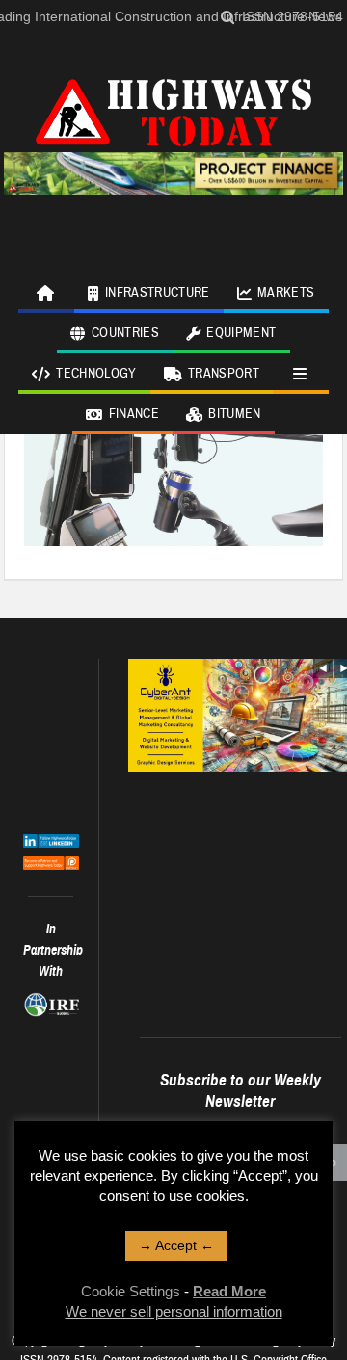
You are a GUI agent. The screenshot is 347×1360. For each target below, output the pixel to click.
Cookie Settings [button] (130, 1291)
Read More (229, 1291)
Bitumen (234, 414)
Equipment (241, 333)
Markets (285, 292)
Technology (96, 373)
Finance (134, 414)
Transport (223, 373)
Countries (125, 333)
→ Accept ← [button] (176, 1245)
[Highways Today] (173, 110)
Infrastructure (157, 292)
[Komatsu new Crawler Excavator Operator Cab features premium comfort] (174, 445)
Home (46, 293)
